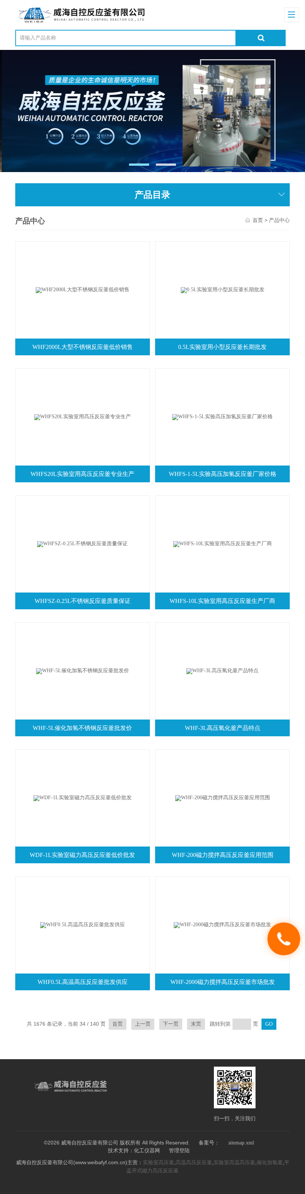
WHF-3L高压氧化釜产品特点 (222, 728)
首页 (258, 220)
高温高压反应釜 (194, 1162)
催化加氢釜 (270, 1162)
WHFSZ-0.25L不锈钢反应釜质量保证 (83, 601)
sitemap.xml (241, 1143)
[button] (139, 164)
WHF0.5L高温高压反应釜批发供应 (83, 982)
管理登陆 (179, 1150)
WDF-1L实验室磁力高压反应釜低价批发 (82, 855)
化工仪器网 (147, 1150)
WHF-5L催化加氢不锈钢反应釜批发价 (82, 728)
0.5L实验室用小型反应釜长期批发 (222, 347)
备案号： (209, 1143)
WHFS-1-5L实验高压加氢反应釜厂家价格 (222, 474)
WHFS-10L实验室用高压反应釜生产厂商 (222, 601)
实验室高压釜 (158, 1162)
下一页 (171, 1024)
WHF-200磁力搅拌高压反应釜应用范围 (222, 855)
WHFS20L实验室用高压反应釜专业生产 (82, 474)
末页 (196, 1024)
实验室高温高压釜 (234, 1162)
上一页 (143, 1024)
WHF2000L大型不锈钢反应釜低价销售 (82, 347)
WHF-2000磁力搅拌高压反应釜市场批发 (222, 982)
